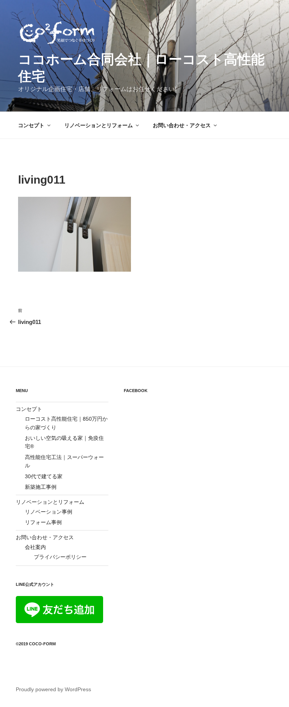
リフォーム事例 (43, 522)
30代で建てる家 (43, 476)
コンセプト (31, 125)
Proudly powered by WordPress (53, 689)
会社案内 (35, 547)
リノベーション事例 (48, 512)
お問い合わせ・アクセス (182, 125)
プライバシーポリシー (60, 557)
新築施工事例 (40, 487)
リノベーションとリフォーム (98, 125)
